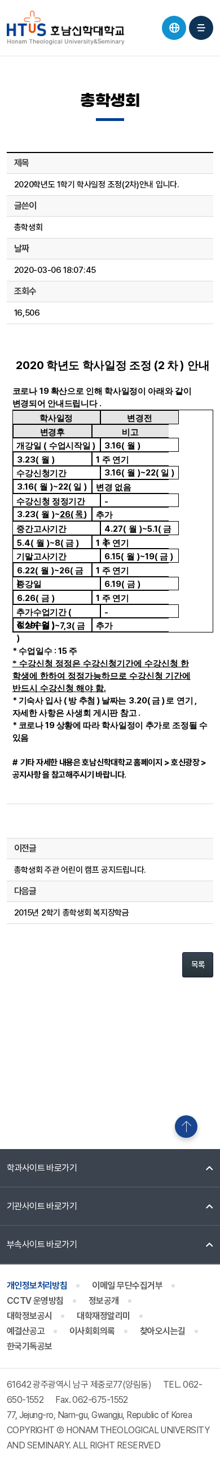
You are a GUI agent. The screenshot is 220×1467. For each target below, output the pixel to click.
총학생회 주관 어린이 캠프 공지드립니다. (80, 870)
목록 (197, 964)
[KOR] (174, 28)
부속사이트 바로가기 (42, 1244)
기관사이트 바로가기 (42, 1206)
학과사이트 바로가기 (42, 1168)
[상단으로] (186, 1126)
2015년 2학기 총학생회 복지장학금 (71, 913)
